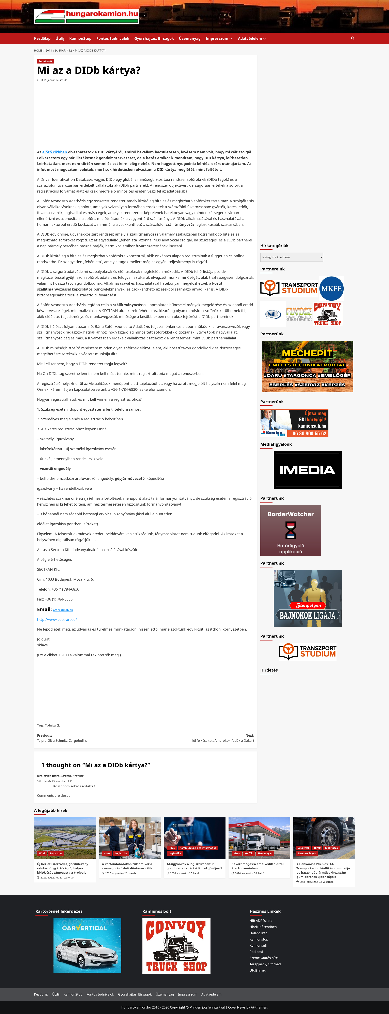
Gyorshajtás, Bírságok (154, 38)
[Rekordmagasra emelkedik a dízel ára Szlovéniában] (259, 838)
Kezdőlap (42, 38)
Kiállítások (331, 848)
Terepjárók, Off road (265, 964)
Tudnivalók (45, 61)
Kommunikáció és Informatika (198, 848)
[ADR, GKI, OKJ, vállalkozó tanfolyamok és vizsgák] (289, 288)
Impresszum (217, 38)
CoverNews (237, 1007)
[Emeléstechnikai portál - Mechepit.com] (307, 366)
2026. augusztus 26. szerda (120, 873)
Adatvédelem (250, 38)
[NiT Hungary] (273, 313)
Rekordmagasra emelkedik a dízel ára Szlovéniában (258, 866)
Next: (223, 738)
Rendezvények (307, 853)
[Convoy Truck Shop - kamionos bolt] (327, 313)
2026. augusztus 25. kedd (184, 873)
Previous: (62, 738)
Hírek (42, 853)
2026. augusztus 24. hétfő (249, 873)
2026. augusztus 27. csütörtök (57, 877)
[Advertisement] (146, 117)
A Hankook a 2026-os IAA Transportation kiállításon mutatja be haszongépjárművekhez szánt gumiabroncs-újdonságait (323, 870)
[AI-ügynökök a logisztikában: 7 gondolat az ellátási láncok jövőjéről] (194, 838)
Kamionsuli (258, 945)
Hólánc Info (258, 933)
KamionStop (80, 38)
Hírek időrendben (263, 927)
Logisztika (56, 853)
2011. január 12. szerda (54, 80)
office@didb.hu (63, 610)
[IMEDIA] (308, 470)
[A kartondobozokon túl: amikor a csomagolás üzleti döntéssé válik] (130, 838)
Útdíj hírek (258, 970)
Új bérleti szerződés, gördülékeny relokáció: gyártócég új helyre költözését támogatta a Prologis (62, 868)
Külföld (249, 853)
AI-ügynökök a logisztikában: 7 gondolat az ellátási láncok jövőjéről (194, 866)
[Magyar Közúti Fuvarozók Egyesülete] (331, 288)
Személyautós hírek (265, 958)
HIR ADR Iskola (261, 920)
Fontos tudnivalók (112, 38)
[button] (352, 38)
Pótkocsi (256, 951)
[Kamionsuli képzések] (294, 422)
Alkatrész (303, 848)
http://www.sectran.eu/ (57, 619)
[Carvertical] (87, 945)
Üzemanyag (190, 38)
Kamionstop (259, 939)
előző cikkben (55, 152)
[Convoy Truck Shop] (176, 945)
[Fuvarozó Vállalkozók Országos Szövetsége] (299, 313)
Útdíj (60, 38)
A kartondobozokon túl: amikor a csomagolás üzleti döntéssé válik (127, 866)
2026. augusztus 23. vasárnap (316, 882)
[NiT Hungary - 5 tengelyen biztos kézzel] (308, 598)
